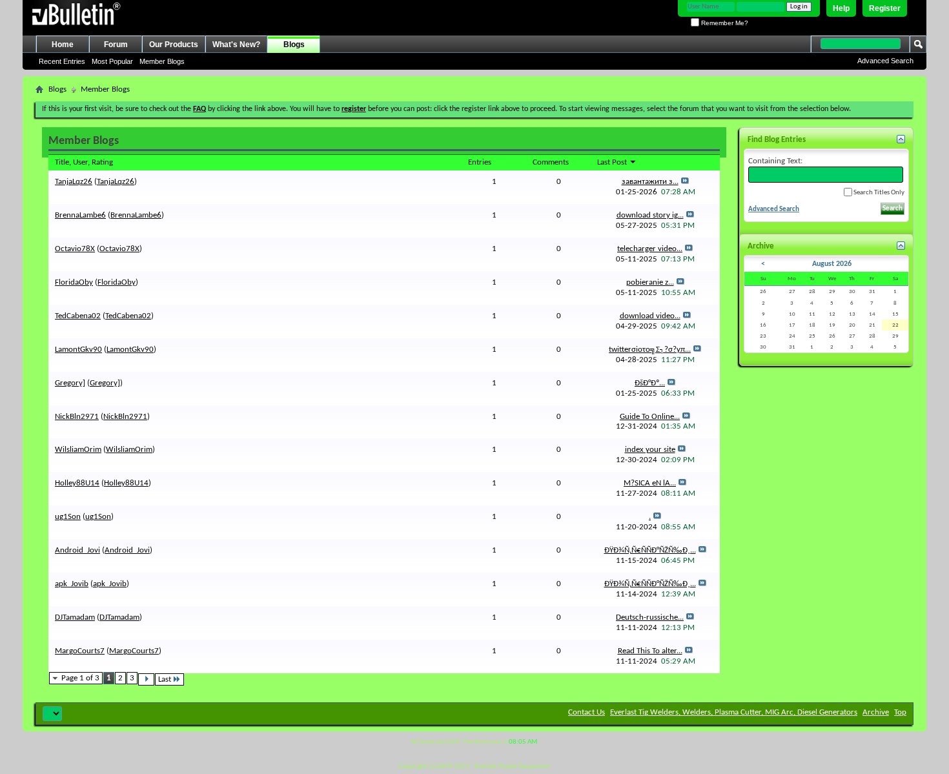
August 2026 (832, 264)
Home (63, 44)
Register (885, 8)
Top (900, 712)
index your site (650, 449)
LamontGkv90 (78, 349)
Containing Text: (775, 161)
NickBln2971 (77, 416)
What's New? (236, 44)
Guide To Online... (650, 416)
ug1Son (68, 517)
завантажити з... (650, 182)
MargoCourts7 (80, 651)
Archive (875, 712)
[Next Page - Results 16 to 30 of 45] (146, 679)
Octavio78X (75, 249)
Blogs (294, 44)
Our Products (173, 44)
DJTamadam (75, 617)
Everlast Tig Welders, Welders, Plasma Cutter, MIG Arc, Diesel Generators (733, 712)
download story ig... (650, 215)
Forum (116, 44)
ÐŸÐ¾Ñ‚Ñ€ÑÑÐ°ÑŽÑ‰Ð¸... (650, 550)
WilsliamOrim (78, 449)
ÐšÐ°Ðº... (650, 383)
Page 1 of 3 (80, 678)
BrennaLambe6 (80, 215)
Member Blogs (162, 61)
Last (164, 679)
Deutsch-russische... (650, 617)
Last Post (613, 162)
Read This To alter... (650, 651)
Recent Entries (62, 61)
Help (841, 8)
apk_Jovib (71, 584)
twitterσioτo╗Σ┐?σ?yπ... (650, 349)
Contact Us (586, 712)
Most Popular (112, 61)
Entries (479, 162)
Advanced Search (885, 61)
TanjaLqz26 (73, 182)
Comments (551, 162)
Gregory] (70, 383)
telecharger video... (649, 249)
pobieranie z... (650, 282)
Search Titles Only (878, 192)
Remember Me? (723, 22)
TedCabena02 (78, 316)
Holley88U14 (77, 483)
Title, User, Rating (84, 162)
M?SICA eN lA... (650, 483)
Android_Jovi (77, 550)
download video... (650, 316)
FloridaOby (74, 282)
